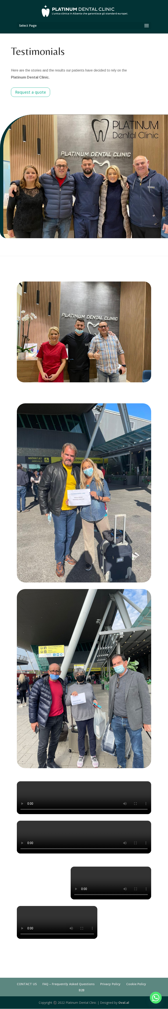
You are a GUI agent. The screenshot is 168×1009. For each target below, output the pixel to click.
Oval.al (123, 1002)
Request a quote (30, 92)
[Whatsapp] (156, 998)
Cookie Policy (136, 984)
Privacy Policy (110, 984)
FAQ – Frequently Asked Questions (68, 984)
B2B (81, 990)
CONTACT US (27, 984)
